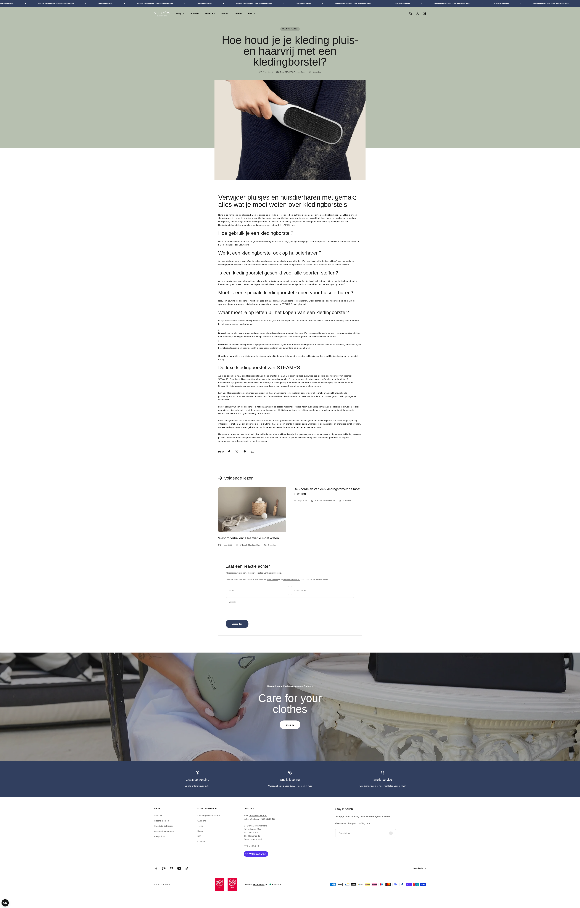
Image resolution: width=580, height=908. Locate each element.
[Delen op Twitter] (237, 452)
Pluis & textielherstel (163, 826)
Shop (178, 13)
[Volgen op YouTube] (179, 868)
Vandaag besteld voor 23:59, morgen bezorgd (95, 3)
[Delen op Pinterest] (245, 452)
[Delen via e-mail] (253, 452)
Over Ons (210, 13)
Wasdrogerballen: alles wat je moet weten (248, 538)
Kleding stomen (161, 821)
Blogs (200, 831)
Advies (224, 13)
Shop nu (290, 725)
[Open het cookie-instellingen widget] (5, 902)
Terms (200, 826)
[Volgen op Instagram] (164, 868)
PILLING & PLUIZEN (290, 29)
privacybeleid (272, 579)
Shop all (158, 815)
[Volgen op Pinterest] (171, 868)
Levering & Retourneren (208, 815)
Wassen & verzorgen (164, 831)
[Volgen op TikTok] (187, 868)
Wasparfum (159, 836)
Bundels (194, 13)
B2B (250, 13)
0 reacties (317, 72)
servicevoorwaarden (291, 579)
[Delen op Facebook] (229, 452)
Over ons (201, 821)
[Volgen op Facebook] (156, 868)
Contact (238, 13)
